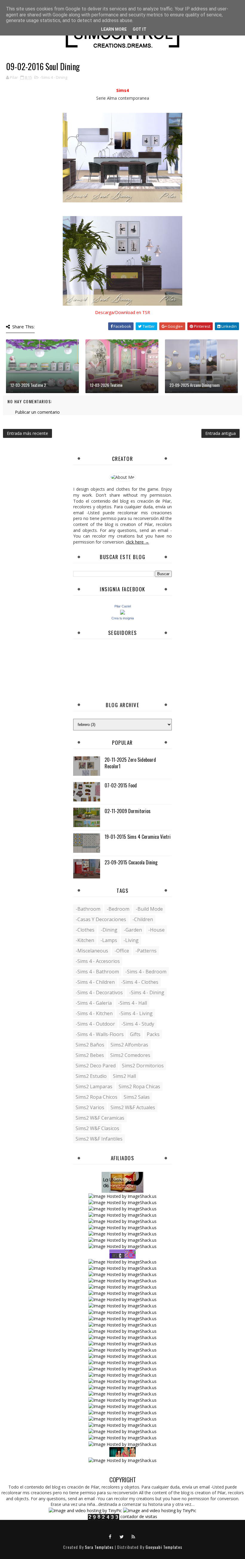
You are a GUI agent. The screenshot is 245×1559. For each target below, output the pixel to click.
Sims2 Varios (90, 1107)
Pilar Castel (122, 606)
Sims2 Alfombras (129, 1044)
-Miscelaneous (92, 950)
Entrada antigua (220, 433)
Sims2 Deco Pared (96, 1065)
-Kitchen (85, 940)
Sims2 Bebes (90, 1055)
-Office (121, 950)
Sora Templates (99, 1547)
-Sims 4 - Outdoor (95, 1024)
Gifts (135, 1034)
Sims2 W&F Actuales (133, 1107)
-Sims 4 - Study (137, 1024)
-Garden (133, 930)
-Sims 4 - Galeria (94, 1003)
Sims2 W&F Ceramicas (100, 1118)
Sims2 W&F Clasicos (97, 1128)
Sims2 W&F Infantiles (99, 1138)
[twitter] (121, 1536)
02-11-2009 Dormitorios (128, 811)
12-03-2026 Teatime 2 (28, 385)
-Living (131, 940)
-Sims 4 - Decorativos (99, 992)
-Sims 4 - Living (136, 1013)
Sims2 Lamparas (94, 1086)
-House (156, 930)
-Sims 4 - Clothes (139, 982)
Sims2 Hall (124, 1076)
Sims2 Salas (137, 1097)
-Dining (109, 930)
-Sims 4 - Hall (132, 1003)
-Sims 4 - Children (95, 982)
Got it (139, 29)
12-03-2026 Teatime (106, 385)
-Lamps (108, 940)
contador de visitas (138, 1516)
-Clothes (85, 930)
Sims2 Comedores (130, 1055)
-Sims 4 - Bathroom (97, 971)
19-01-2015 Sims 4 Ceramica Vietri (138, 836)
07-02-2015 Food (121, 785)
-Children (142, 919)
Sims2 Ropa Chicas (139, 1086)
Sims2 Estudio (91, 1076)
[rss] (133, 1536)
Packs (153, 1034)
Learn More (114, 29)
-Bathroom (88, 909)
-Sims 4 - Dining (53, 77)
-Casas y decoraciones (101, 919)
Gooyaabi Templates (164, 1547)
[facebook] (110, 1536)
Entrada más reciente (27, 433)
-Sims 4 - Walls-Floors (100, 1034)
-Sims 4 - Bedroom (145, 971)
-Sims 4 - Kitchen (94, 1013)
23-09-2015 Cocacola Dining (131, 862)
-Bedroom (118, 909)
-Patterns (146, 950)
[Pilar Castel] (122, 612)
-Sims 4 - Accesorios (98, 961)
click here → (137, 542)
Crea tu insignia (122, 618)
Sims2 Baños (90, 1044)
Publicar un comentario (37, 412)
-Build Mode (149, 909)
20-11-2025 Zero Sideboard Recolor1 (130, 763)
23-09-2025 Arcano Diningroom (194, 385)
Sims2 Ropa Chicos (96, 1097)
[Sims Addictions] (122, 1451)
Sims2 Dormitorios (143, 1065)
